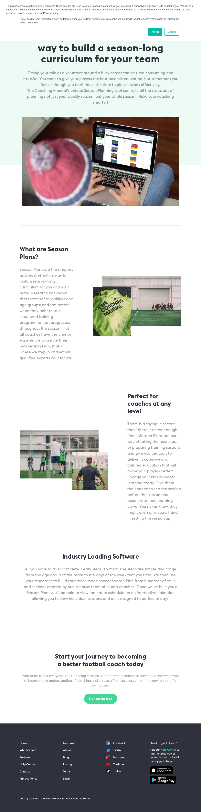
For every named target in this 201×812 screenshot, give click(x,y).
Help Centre (168, 749)
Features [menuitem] (68, 743)
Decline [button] (172, 31)
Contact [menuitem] (25, 771)
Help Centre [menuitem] (27, 764)
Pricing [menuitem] (67, 764)
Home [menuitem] (23, 743)
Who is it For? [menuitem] (28, 750)
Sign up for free (100, 699)
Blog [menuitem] (66, 757)
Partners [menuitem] (25, 757)
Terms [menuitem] (66, 771)
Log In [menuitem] (66, 778)
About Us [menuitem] (69, 750)
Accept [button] (155, 31)
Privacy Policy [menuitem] (28, 778)
